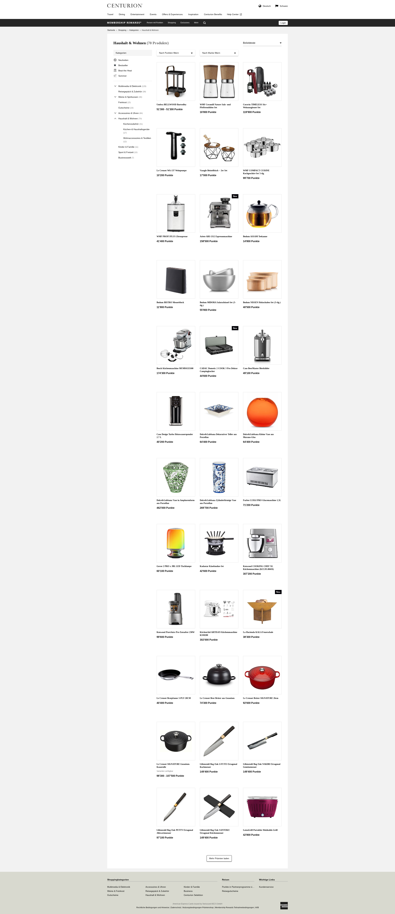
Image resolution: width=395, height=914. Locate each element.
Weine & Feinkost (115, 891)
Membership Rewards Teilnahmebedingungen (234, 907)
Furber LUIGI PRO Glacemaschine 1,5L (262, 500)
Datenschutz (176, 907)
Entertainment (137, 14)
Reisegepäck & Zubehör (132, 91)
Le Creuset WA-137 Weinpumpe (172, 170)
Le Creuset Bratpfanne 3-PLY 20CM (174, 698)
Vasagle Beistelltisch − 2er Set (213, 170)
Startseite (111, 30)
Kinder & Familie (128, 147)
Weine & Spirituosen (130, 97)
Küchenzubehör (133, 124)
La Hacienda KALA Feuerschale (258, 632)
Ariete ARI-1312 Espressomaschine (216, 236)
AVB (257, 907)
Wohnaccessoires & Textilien (137, 140)
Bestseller (123, 65)
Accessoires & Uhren (130, 113)
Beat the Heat (125, 70)
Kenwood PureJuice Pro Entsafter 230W (176, 632)
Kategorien (134, 30)
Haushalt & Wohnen (130, 118)
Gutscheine (125, 107)
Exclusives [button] (185, 23)
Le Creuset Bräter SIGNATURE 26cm (260, 698)
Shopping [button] (172, 23)
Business (188, 891)
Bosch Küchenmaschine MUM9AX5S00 (175, 368)
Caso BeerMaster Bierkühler (256, 368)
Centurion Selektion (193, 895)
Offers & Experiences (172, 14)
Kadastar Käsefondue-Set (212, 566)
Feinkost (124, 102)
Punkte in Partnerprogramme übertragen (242, 887)
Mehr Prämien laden (219, 858)
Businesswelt (126, 157)
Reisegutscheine (230, 891)
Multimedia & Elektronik (132, 86)
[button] (265, 6)
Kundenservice (266, 887)
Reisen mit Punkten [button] (155, 23)
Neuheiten (123, 60)
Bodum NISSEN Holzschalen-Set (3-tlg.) (262, 302)
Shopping (122, 30)
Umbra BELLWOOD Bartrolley (171, 104)
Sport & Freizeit (127, 152)
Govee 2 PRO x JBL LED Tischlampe (174, 566)
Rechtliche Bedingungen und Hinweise (152, 907)
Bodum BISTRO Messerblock (170, 302)
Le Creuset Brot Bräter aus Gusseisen (217, 698)
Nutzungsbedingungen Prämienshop (198, 907)
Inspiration (193, 14)
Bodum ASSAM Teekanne (255, 236)
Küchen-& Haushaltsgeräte (136, 131)
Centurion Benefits (213, 14)
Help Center (233, 14)
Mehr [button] (196, 23)
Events (153, 14)
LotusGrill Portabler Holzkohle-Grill (260, 830)
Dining (122, 14)
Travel (110, 14)
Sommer (122, 76)
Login (283, 23)
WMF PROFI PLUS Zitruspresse (172, 236)
